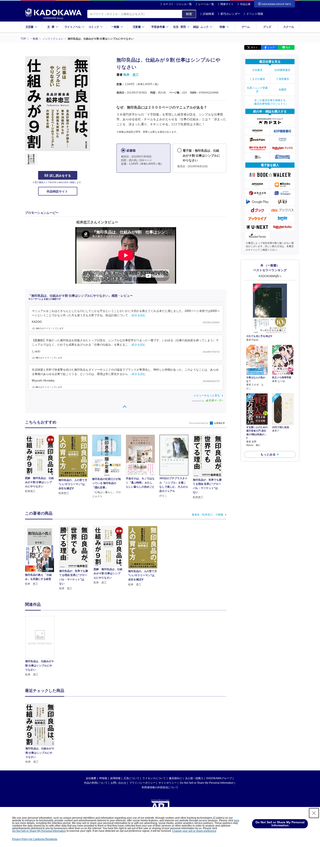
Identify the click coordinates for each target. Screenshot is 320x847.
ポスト (254, 47)
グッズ (267, 26)
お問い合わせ (118, 782)
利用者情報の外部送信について (160, 787)
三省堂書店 (282, 78)
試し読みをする (60, 175)
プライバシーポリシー (142, 782)
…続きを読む (137, 315)
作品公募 (245, 4)
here (236, 820)
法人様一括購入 (194, 778)
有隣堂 (282, 89)
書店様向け (175, 778)
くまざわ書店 (257, 78)
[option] (42, 646)
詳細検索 (208, 13)
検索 (189, 14)
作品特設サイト (58, 191)
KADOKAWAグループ (219, 778)
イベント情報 (254, 13)
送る (288, 47)
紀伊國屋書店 (282, 70)
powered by (198, 401)
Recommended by (199, 423)
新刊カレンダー (230, 13)
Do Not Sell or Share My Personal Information (207, 783)
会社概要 (91, 778)
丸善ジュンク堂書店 (257, 89)
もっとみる (268, 454)
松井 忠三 (131, 74)
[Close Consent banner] (314, 813)
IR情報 (103, 778)
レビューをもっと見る (207, 395)
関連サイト (227, 4)
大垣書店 (257, 70)
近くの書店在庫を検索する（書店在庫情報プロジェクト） (270, 102)
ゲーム (246, 26)
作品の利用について (96, 782)
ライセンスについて (154, 778)
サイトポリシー (167, 782)
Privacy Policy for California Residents (34, 839)
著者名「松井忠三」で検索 (207, 514)
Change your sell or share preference (194, 831)
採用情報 (115, 778)
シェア (271, 47)
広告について (131, 778)
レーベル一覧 (206, 4)
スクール (288, 26)
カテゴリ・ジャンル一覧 (177, 4)
